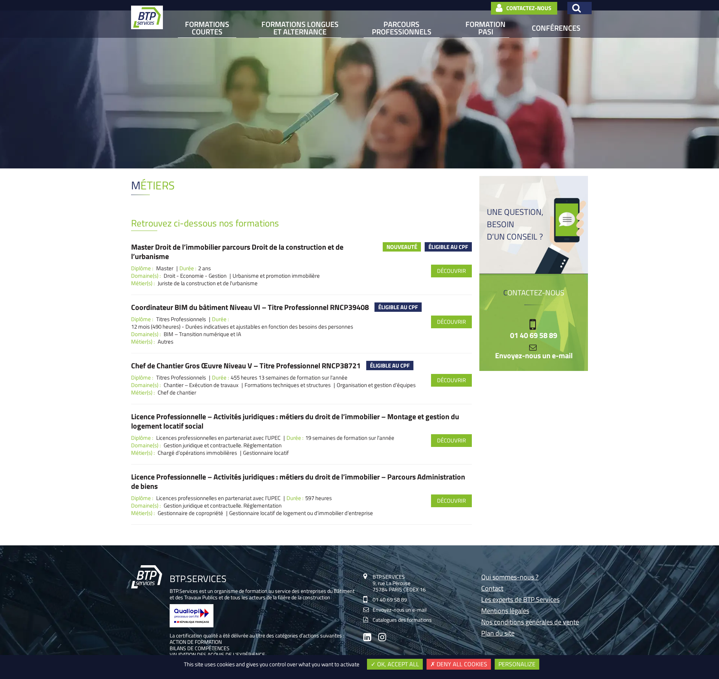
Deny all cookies (461, 664)
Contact (492, 589)
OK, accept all (397, 664)
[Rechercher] (579, 8)
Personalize (517, 664)
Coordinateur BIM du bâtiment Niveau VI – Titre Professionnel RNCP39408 (250, 307)
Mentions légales (505, 611)
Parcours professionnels (401, 28)
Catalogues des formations (402, 620)
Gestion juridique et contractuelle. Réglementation (223, 445)
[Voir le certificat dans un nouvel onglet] (191, 625)
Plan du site (498, 634)
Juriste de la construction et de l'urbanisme (208, 283)
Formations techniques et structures (288, 385)
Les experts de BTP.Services (520, 600)
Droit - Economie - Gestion (195, 276)
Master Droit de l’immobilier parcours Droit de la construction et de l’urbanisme (237, 251)
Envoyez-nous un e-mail (534, 355)
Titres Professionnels (181, 319)
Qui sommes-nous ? (510, 577)
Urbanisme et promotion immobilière (276, 276)
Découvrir (451, 271)
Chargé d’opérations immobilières (197, 453)
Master (164, 268)
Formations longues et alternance (300, 28)
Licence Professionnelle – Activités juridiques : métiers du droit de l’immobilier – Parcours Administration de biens (298, 481)
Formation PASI (485, 28)
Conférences (556, 28)
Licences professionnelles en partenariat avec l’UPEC (218, 438)
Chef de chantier (177, 392)
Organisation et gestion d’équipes (376, 385)
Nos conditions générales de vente (530, 622)
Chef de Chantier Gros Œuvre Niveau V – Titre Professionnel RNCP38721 (246, 365)
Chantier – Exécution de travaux (201, 385)
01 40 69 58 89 (533, 335)
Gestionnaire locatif (266, 453)
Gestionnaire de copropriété (190, 513)
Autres (165, 341)
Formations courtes (207, 28)
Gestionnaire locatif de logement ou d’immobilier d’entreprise (301, 513)
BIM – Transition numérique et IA (202, 334)
